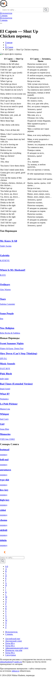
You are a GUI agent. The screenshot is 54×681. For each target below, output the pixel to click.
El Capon (9, 47)
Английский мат (12, 639)
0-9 (6, 566)
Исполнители (6, 13)
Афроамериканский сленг (16, 648)
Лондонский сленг (13, 641)
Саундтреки (10, 655)
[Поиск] (2, 561)
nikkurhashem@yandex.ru (11, 662)
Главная (8, 42)
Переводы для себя (13, 650)
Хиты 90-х (10, 653)
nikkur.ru (15, 671)
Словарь (3, 15)
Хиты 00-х (10, 646)
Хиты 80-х (10, 643)
